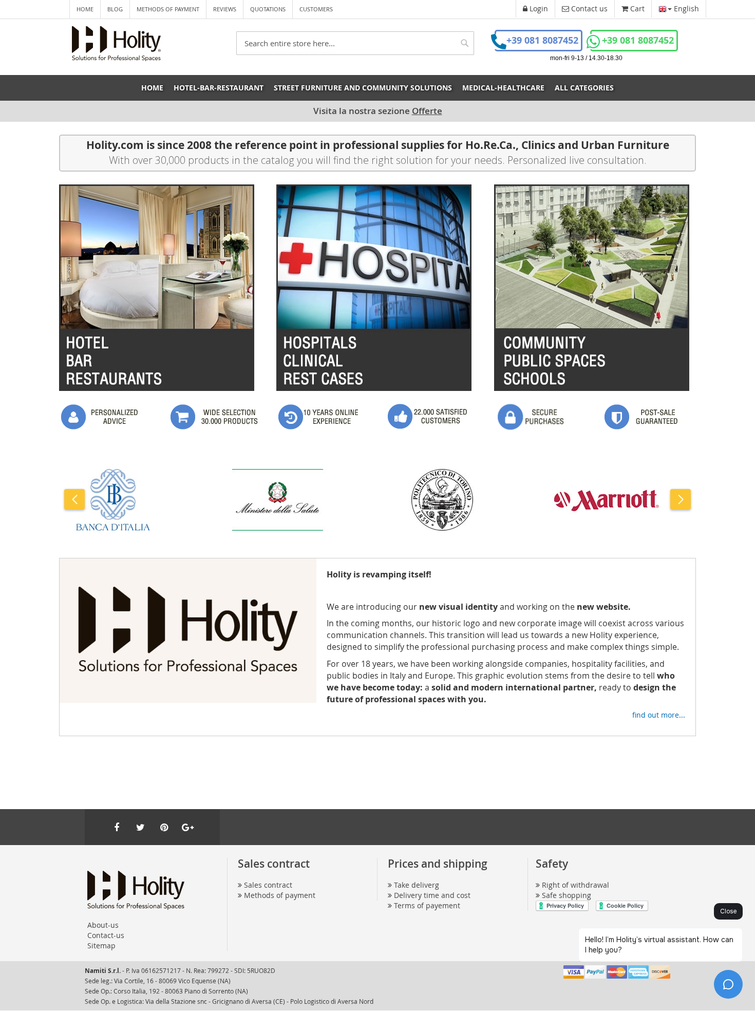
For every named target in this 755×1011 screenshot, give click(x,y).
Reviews (224, 9)
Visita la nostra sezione (377, 111)
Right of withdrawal (575, 885)
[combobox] (355, 43)
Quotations (268, 9)
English (685, 8)
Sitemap (101, 945)
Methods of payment (168, 9)
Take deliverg (416, 885)
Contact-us (105, 935)
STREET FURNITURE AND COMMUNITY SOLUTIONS (363, 87)
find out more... (658, 715)
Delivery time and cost (432, 895)
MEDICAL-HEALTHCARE (503, 87)
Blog (115, 9)
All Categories (584, 87)
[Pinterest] (164, 827)
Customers (316, 9)
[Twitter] (140, 827)
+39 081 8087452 (542, 40)
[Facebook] (116, 827)
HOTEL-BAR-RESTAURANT (218, 87)
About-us (103, 925)
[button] (74, 499)
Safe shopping (566, 895)
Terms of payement (427, 905)
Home (85, 9)
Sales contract (268, 885)
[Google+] (187, 827)
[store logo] (116, 43)
